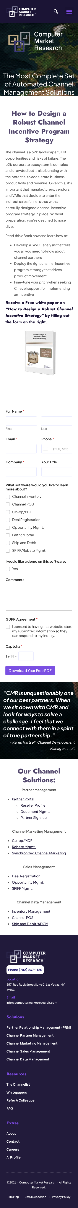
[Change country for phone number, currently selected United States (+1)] (46, 448)
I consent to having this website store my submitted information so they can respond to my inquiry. (42, 631)
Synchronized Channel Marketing (39, 853)
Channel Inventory (27, 496)
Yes (15, 569)
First (9, 428)
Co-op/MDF (22, 512)
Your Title (49, 462)
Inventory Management (31, 911)
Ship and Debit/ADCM (30, 923)
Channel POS (23, 504)
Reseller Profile (33, 805)
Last (44, 428)
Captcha (14, 646)
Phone (47, 439)
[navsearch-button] (54, 11)
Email (11, 439)
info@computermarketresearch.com (31, 1002)
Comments (15, 580)
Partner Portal (23, 535)
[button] (69, 11)
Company (15, 462)
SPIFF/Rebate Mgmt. (29, 550)
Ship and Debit (24, 543)
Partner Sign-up (34, 817)
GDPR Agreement (22, 619)
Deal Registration (26, 520)
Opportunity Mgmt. (28, 527)
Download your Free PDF (30, 670)
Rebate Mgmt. (24, 846)
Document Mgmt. (35, 811)
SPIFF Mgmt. (22, 888)
